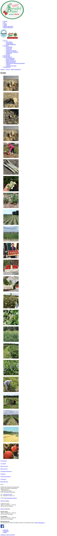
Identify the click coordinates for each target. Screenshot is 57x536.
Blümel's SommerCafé (4, 466)
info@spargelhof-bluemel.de (10, 498)
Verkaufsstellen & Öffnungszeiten (6, 471)
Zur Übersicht (4, 460)
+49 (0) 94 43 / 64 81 (7, 494)
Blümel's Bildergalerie (16, 69)
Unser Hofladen (3, 463)
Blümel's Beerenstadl (4, 468)
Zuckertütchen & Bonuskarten (6, 476)
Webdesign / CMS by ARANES (8, 534)
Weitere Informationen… (39, 522)
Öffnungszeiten (3, 500)
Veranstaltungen (3, 479)
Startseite (3, 69)
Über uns (8, 69)
